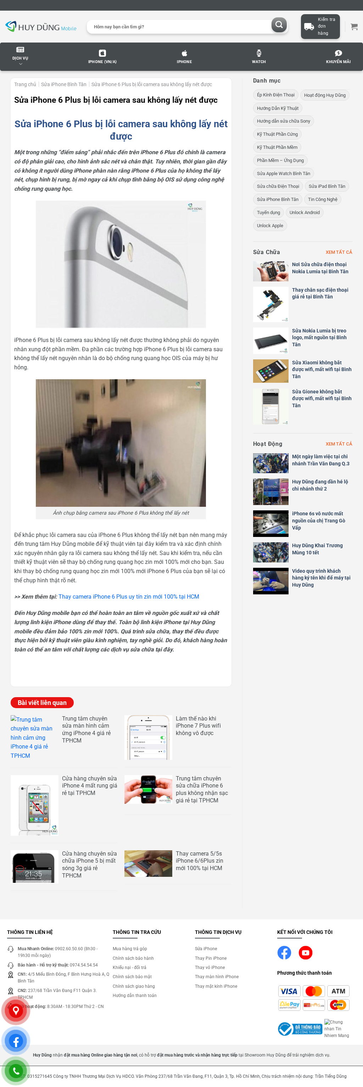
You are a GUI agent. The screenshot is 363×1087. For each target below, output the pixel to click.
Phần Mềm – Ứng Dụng (280, 160)
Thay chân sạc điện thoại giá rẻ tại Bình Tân (320, 293)
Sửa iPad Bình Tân (327, 186)
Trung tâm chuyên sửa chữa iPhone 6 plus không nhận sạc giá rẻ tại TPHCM (202, 789)
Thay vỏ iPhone (210, 967)
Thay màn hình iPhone (217, 976)
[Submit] (279, 25)
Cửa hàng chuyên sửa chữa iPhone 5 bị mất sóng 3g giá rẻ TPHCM (89, 864)
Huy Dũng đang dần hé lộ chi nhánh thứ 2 (320, 485)
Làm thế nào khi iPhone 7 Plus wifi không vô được (198, 726)
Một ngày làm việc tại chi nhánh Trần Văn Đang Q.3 (321, 460)
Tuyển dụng (268, 212)
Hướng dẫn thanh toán (135, 995)
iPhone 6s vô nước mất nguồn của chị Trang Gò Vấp (318, 520)
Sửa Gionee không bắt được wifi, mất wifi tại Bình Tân (322, 398)
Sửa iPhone (206, 948)
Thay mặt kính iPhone (216, 986)
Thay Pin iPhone (211, 958)
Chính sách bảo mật (132, 976)
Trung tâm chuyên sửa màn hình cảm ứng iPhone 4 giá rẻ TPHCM (86, 729)
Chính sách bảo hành (133, 958)
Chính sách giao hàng (134, 986)
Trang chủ (25, 84)
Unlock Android (305, 212)
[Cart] (354, 26)
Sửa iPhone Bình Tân (63, 84)
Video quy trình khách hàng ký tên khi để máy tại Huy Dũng (321, 578)
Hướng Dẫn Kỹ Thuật (277, 108)
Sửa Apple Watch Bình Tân (283, 173)
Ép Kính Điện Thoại (276, 94)
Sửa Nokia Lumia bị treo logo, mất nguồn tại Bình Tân (319, 337)
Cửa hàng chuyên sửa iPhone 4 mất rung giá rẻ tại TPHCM (89, 786)
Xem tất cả (339, 252)
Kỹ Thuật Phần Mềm (277, 147)
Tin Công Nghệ (322, 199)
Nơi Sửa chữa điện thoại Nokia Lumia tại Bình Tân (320, 268)
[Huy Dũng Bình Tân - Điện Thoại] (40, 27)
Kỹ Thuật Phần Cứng (277, 134)
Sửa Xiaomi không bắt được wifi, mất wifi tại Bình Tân (322, 369)
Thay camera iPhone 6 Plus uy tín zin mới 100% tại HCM (128, 596)
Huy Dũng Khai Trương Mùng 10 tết (317, 549)
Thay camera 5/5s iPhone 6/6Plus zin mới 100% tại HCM (199, 861)
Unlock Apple (270, 225)
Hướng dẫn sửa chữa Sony (283, 121)
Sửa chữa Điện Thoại (278, 186)
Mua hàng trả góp (130, 948)
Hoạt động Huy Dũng (325, 95)
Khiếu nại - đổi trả (129, 967)
